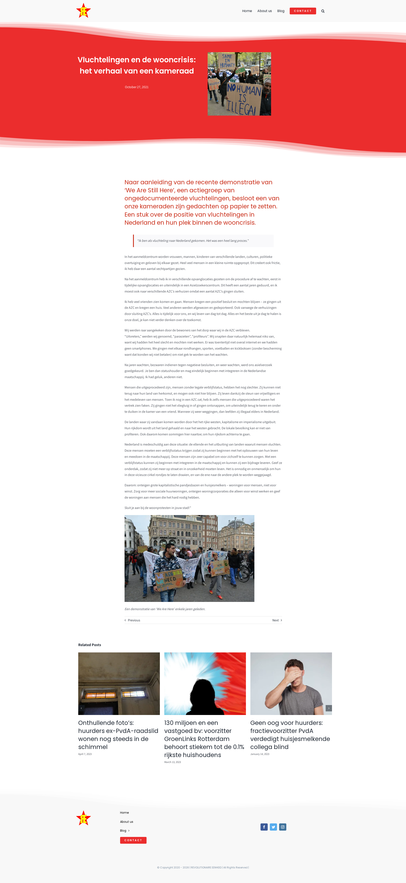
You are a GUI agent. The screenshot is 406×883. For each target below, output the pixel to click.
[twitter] (273, 827)
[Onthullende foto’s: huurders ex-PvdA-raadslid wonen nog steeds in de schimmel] (119, 654)
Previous (134, 620)
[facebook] (264, 827)
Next (275, 620)
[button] (323, 11)
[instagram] (282, 827)
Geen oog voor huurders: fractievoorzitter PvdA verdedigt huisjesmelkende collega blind (290, 735)
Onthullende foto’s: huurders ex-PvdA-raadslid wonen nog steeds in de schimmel (118, 735)
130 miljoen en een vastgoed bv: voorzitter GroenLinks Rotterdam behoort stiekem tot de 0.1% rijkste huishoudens (204, 739)
